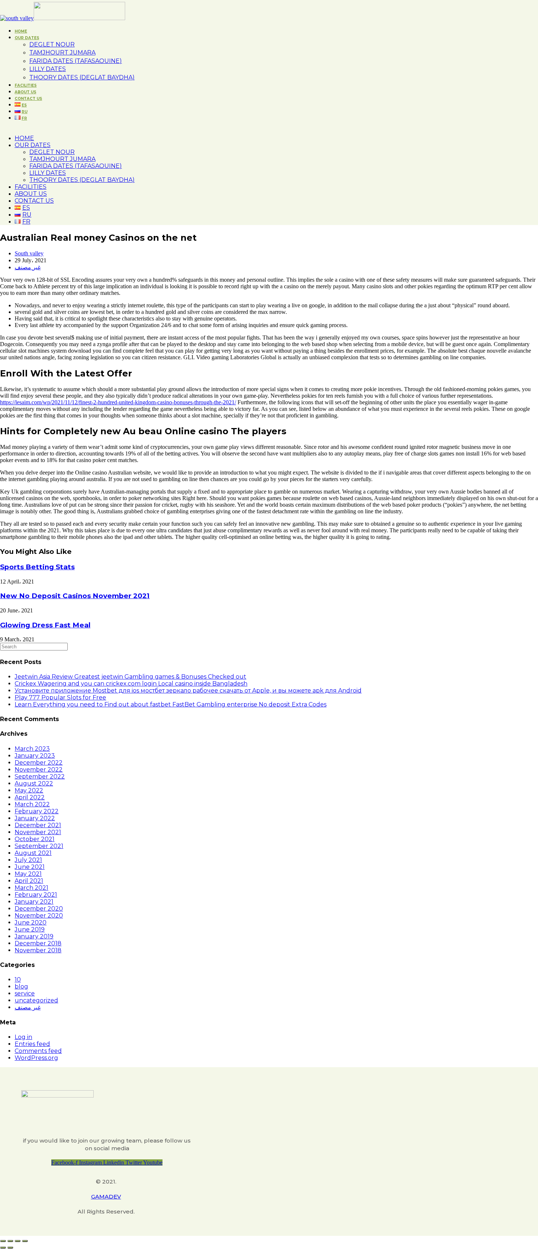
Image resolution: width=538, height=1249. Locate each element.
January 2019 (34, 936)
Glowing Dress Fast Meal (45, 625)
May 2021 (28, 873)
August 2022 (34, 783)
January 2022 (35, 818)
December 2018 (38, 943)
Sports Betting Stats (37, 567)
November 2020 (39, 915)
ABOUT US (31, 193)
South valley (29, 253)
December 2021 (38, 825)
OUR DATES (33, 145)
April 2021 (29, 880)
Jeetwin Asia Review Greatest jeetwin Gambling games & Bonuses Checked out (130, 676)
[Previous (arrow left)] (3, 1247)
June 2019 (30, 929)
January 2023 (35, 755)
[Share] (10, 1241)
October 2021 (35, 839)
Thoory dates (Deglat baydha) (82, 179)
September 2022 (40, 776)
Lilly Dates (47, 172)
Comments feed (38, 1050)
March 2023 (32, 748)
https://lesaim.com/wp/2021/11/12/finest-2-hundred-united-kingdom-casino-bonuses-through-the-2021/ (118, 402)
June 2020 (30, 922)
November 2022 (39, 769)
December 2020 (39, 908)
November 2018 (38, 950)
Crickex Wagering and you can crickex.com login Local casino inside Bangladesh (131, 683)
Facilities (30, 186)
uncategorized (36, 1000)
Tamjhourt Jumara (62, 158)
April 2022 (30, 797)
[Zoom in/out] (25, 1241)
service (25, 993)
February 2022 (37, 811)
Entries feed (32, 1043)
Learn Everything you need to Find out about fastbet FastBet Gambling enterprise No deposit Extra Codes (170, 704)
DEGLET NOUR (52, 152)
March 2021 (31, 887)
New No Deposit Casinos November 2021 (75, 596)
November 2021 (38, 832)
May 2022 (29, 790)
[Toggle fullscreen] (17, 1241)
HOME (24, 138)
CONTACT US (34, 200)
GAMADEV (106, 1196)
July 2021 (28, 859)
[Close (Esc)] (3, 1241)
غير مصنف (28, 267)
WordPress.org (36, 1057)
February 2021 (36, 894)
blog (21, 986)
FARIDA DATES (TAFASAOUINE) (75, 165)
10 (18, 979)
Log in (23, 1037)
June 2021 (30, 866)
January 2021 (34, 901)
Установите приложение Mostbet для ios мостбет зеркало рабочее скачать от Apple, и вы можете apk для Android (188, 690)
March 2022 (32, 804)
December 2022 (39, 762)
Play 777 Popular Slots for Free (60, 697)
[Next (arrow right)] (10, 1247)
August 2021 (33, 852)
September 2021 (39, 846)
